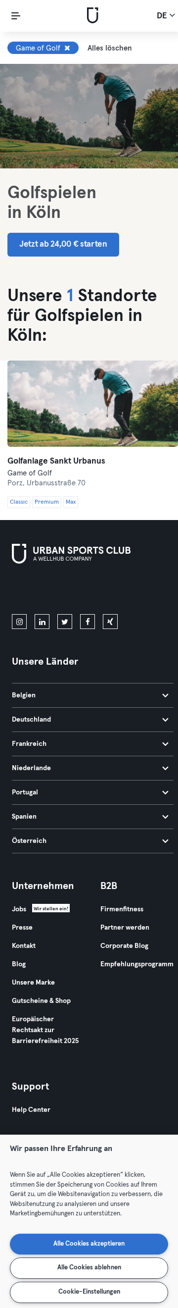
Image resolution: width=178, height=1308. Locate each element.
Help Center (31, 1109)
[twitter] (64, 621)
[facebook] (87, 621)
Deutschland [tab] (31, 719)
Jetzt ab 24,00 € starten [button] (63, 244)
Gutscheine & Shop (41, 1000)
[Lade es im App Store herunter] (45, 590)
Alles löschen (110, 48)
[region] (89, 1221)
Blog (19, 964)
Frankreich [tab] (29, 743)
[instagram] (19, 621)
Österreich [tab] (29, 840)
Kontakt (24, 945)
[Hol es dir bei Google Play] (118, 590)
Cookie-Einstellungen (89, 1292)
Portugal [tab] (25, 792)
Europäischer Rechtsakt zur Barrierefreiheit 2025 (45, 1030)
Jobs (19, 909)
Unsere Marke (33, 982)
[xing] (110, 621)
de (163, 16)
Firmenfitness (121, 909)
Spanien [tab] (24, 816)
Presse (22, 927)
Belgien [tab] (24, 695)
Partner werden (124, 927)
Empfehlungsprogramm (137, 964)
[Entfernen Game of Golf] (67, 48)
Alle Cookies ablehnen (89, 1267)
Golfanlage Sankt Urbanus (56, 461)
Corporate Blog (124, 945)
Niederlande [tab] (31, 768)
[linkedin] (42, 621)
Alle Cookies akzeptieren (89, 1244)
